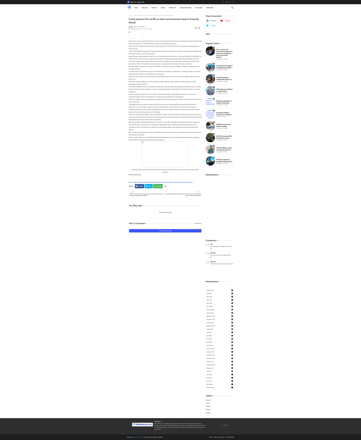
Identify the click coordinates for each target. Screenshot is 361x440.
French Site (198, 8)
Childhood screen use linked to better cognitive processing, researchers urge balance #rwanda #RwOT (223, 125)
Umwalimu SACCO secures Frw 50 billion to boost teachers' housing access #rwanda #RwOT (223, 114)
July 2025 (220, 332)
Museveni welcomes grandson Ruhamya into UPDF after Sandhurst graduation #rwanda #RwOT (224, 161)
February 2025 (220, 348)
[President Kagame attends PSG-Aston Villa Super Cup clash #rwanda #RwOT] (210, 79)
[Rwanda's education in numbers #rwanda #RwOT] (210, 102)
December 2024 (220, 355)
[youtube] (230, 2)
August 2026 (220, 290)
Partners (154, 8)
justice (208, 403)
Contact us (172, 8)
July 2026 (220, 293)
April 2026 (220, 303)
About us (145, 8)
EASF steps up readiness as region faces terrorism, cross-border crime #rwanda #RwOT (224, 90)
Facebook (140, 186)
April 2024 (220, 381)
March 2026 (220, 306)
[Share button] (165, 186)
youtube (227, 21)
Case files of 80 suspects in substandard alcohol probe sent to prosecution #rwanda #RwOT (224, 67)
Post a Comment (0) (165, 231)
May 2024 (219, 378)
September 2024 (220, 365)
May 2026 (220, 300)
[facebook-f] (223, 2)
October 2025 (220, 322)
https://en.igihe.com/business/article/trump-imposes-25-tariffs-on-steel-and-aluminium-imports (163, 182)
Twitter (150, 186)
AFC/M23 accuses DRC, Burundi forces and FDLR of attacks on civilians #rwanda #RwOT (224, 137)
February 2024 (219, 387)
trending (208, 412)
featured (208, 400)
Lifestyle (208, 406)
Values (163, 8)
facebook (214, 21)
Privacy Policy (229, 437)
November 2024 (220, 358)
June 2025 (220, 335)
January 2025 (220, 352)
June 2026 (220, 296)
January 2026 (220, 313)
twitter (213, 25)
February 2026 (220, 309)
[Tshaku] (233, 2)
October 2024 (220, 361)
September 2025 (220, 326)
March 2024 (219, 384)
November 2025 (220, 319)
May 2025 (220, 339)
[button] (232, 8)
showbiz (208, 409)
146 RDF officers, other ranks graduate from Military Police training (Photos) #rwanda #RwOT (224, 149)
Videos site (209, 8)
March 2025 (220, 345)
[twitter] (226, 2)
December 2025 (220, 316)
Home (136, 8)
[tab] (136, 7)
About (215, 437)
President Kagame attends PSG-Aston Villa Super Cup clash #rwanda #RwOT (224, 78)
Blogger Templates (138, 437)
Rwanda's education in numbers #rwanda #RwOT (224, 102)
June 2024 (219, 374)
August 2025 (220, 329)
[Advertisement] (219, 206)
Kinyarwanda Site (185, 8)
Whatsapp (159, 186)
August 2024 (220, 368)
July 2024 (220, 371)
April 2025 (220, 342)
